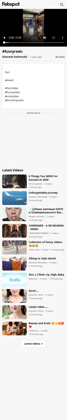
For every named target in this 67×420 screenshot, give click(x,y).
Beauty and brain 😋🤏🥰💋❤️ (46, 325)
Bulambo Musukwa (38, 262)
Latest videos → (33, 343)
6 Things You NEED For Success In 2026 (43, 178)
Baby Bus (33, 278)
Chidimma (34, 330)
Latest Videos (12, 170)
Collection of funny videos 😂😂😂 (45, 243)
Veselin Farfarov (36, 216)
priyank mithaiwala (38, 197)
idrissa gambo (35, 184)
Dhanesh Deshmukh (14, 56)
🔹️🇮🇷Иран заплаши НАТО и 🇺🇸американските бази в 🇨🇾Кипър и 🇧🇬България (46, 210)
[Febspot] (11, 4)
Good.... (34, 290)
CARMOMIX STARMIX (39, 233)
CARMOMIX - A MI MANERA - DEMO (46, 227)
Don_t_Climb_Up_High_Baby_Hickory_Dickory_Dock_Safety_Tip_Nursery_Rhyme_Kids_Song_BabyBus (47, 274)
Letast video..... (38, 307)
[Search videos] (61, 4)
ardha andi (34, 249)
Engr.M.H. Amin (36, 295)
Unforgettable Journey (43, 192)
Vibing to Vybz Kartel (42, 258)
